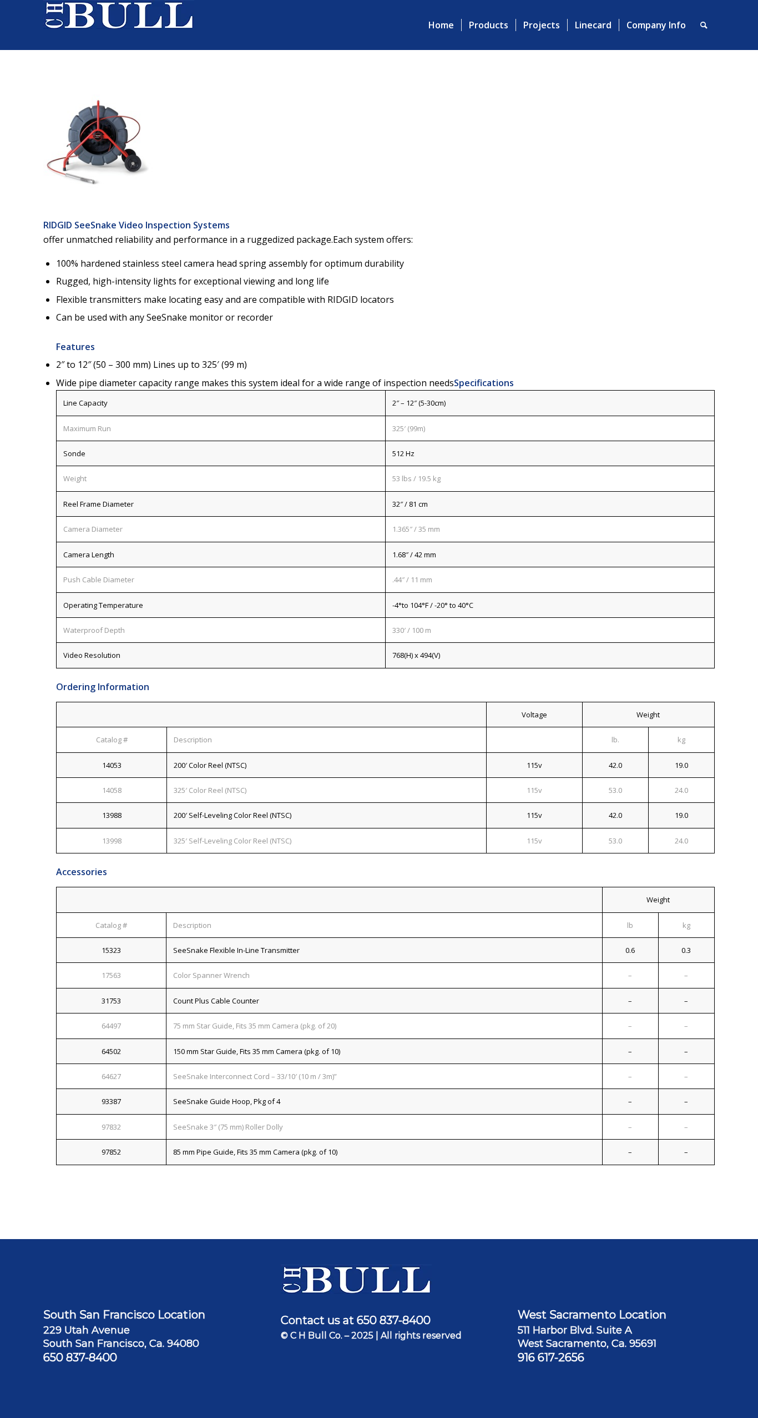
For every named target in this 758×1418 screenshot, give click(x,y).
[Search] (704, 25)
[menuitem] (441, 25)
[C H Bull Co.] (118, 25)
